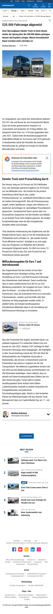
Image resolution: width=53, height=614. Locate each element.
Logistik (5, 10)
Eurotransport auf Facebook (15, 574)
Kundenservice (30, 1)
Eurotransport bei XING (35, 576)
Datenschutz (20, 564)
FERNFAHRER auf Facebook (36, 574)
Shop (23, 1)
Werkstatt (30, 10)
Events (37, 10)
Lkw (36, 541)
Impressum (38, 562)
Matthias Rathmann (9, 46)
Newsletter (41, 560)
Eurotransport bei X (17, 576)
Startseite (16, 541)
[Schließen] (47, 158)
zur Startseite (26, 436)
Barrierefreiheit (33, 564)
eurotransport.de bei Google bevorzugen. (25, 170)
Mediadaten (40, 1)
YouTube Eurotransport (17, 585)
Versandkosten (24, 597)
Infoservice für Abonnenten (22, 562)
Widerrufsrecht (41, 595)
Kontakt (7, 562)
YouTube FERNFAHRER (35, 585)
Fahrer (22, 10)
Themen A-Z (31, 560)
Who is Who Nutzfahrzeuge (15, 560)
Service (43, 10)
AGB (46, 562)
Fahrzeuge (14, 10)
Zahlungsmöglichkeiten (40, 597)
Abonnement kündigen (26, 595)
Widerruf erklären (10, 597)
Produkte (17, 1)
